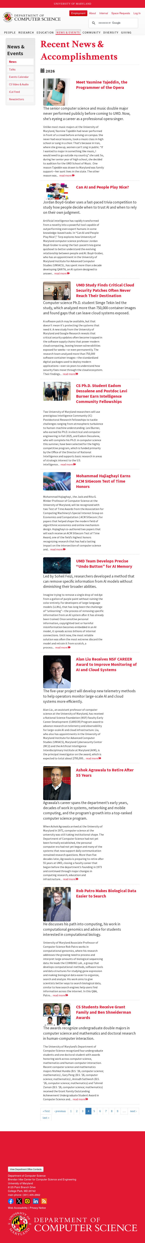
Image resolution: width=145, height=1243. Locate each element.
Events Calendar (19, 77)
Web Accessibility (18, 1207)
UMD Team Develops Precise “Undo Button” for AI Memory (104, 563)
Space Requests (120, 13)
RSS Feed (44, 1201)
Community (91, 32)
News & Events (68, 32)
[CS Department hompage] (72, 1222)
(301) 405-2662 (31, 1195)
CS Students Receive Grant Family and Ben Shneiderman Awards (103, 1012)
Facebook (11, 1201)
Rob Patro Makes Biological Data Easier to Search (106, 893)
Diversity (110, 32)
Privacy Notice (38, 1207)
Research (26, 32)
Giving (126, 32)
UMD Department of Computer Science (32, 17)
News (12, 62)
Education (45, 32)
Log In (137, 13)
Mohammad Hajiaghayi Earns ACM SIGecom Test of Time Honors (103, 481)
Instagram (27, 1201)
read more (65, 175)
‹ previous (60, 1111)
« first (46, 1111)
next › (133, 1111)
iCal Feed (14, 91)
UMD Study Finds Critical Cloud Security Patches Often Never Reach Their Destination (105, 290)
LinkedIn (36, 1201)
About (92, 13)
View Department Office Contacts (26, 1169)
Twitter (19, 1201)
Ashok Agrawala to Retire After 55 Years (105, 772)
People (10, 32)
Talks (12, 69)
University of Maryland (72, 3)
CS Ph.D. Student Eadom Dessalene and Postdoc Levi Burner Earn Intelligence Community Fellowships (101, 393)
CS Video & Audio (19, 84)
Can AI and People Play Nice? (102, 187)
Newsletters (16, 99)
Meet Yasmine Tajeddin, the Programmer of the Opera (101, 84)
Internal (103, 13)
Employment (78, 13)
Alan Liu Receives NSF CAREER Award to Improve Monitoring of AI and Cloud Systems (106, 664)
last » (46, 1117)
